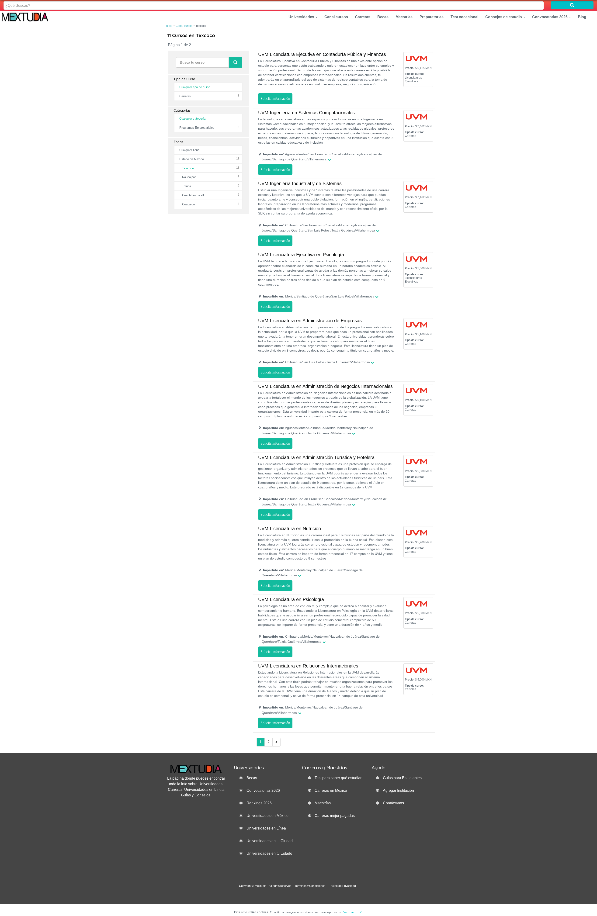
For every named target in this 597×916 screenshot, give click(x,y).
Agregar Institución (398, 790)
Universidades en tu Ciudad (269, 841)
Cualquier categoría (192, 118)
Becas (383, 17)
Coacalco (188, 204)
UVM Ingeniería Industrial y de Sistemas (300, 183)
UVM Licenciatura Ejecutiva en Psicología (301, 254)
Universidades (301, 17)
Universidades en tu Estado (269, 853)
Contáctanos (393, 803)
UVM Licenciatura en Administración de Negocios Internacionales (325, 386)
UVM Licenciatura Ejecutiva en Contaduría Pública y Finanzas (322, 54)
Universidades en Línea (266, 828)
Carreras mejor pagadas (335, 816)
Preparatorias (432, 17)
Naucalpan (189, 177)
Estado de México (191, 159)
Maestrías (404, 17)
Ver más (348, 912)
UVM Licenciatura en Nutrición (289, 528)
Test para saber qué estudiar (338, 778)
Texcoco (188, 168)
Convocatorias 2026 (550, 17)
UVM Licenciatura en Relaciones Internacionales (308, 665)
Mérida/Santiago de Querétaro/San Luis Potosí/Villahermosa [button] (318, 296)
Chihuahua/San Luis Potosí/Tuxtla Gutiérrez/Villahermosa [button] (316, 362)
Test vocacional (464, 17)
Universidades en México (267, 816)
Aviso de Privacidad (343, 886)
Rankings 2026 (259, 803)
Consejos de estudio (504, 17)
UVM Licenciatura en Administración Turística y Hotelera (316, 457)
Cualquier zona (189, 150)
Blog (582, 17)
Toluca (186, 186)
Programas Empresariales (196, 127)
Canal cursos (336, 17)
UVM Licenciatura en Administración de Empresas (310, 320)
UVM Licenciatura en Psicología (291, 599)
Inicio (169, 26)
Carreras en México (331, 790)
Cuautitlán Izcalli (193, 195)
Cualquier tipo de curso (194, 87)
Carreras (362, 17)
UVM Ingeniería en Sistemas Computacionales (306, 112)
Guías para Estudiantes (402, 778)
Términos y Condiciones (310, 886)
